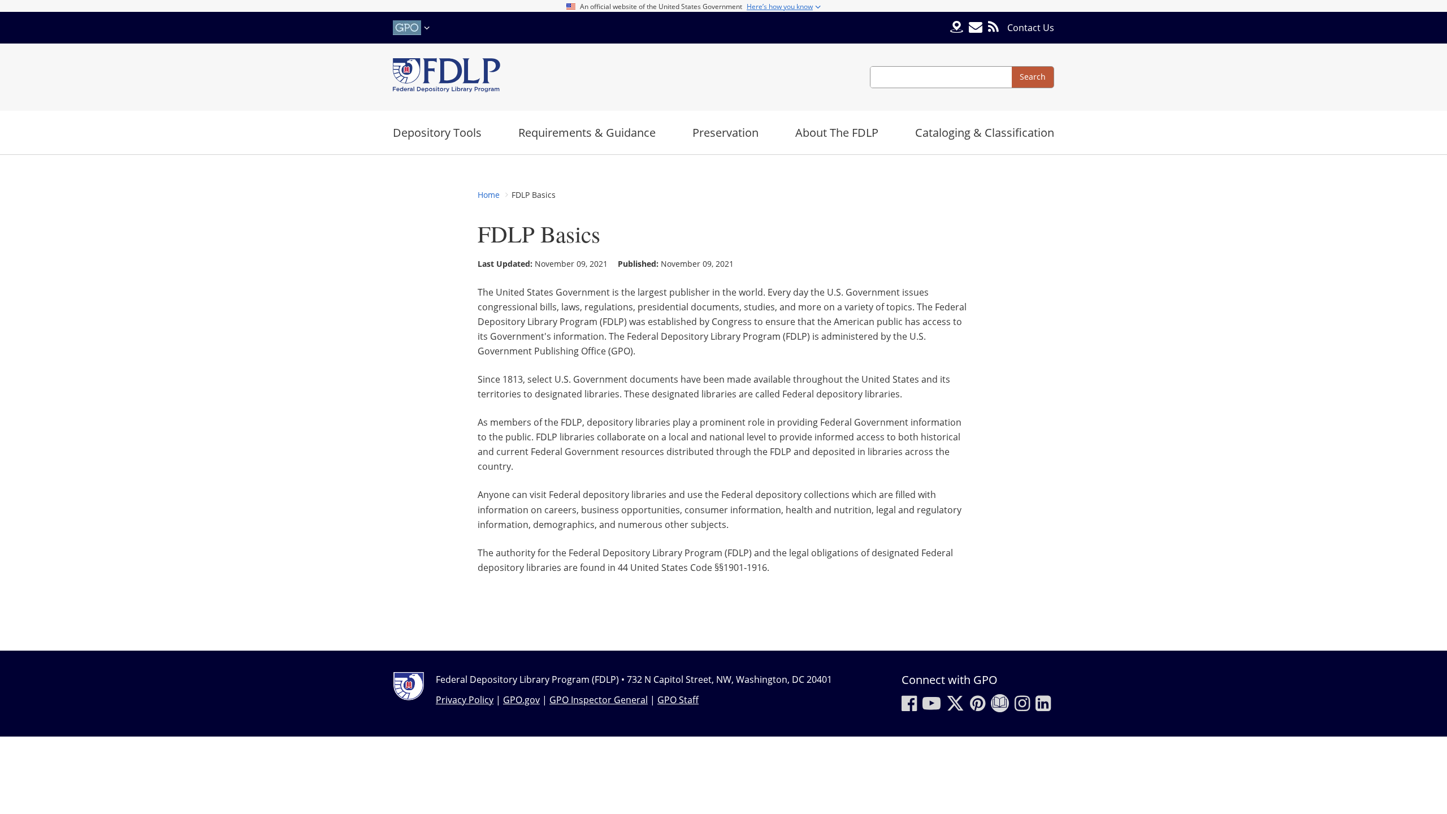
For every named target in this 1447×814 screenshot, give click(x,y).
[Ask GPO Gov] (956, 28)
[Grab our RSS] (993, 27)
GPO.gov (521, 700)
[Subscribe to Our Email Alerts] (975, 27)
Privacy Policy (464, 700)
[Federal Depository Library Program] (446, 77)
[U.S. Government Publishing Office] (412, 27)
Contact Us (1030, 27)
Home (489, 194)
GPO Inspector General (598, 700)
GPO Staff (678, 700)
